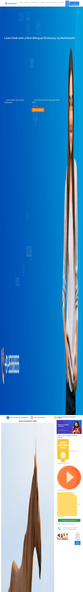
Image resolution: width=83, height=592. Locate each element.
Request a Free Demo (69, 520)
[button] (26, 2)
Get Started (78, 542)
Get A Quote (38, 110)
